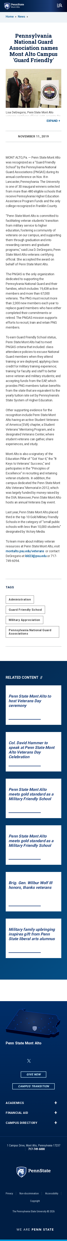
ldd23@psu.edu (36, 556)
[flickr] (37, 1061)
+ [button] (55, 1103)
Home (10, 16)
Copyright (35, 1201)
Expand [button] (52, 121)
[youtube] (46, 1061)
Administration (20, 599)
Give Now (33, 1074)
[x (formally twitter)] (29, 1061)
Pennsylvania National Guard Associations (30, 631)
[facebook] (11, 1061)
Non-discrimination (29, 1193)
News (21, 16)
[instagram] (56, 1061)
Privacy (9, 1193)
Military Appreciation (24, 620)
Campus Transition (33, 1086)
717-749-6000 (36, 1149)
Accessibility (51, 1193)
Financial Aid (17, 1113)
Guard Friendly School (25, 609)
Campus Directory (21, 1123)
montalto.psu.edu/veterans (25, 551)
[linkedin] (20, 1061)
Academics (15, 1103)
